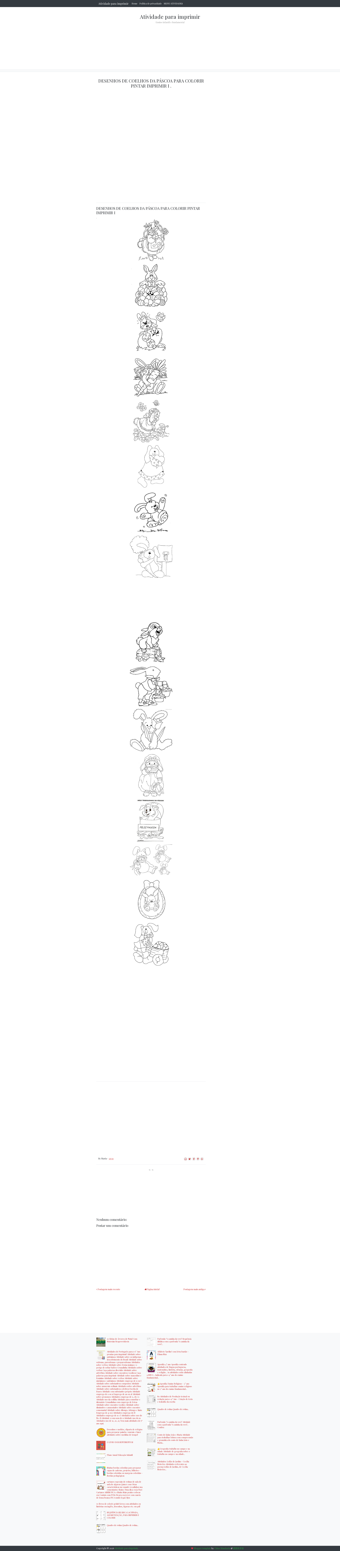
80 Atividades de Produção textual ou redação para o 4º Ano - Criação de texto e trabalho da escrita (175, 1399)
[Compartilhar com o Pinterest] (198, 1159)
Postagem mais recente (109, 1289)
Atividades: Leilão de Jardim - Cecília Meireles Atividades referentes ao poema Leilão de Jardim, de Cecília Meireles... (173, 1465)
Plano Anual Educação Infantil (120, 1455)
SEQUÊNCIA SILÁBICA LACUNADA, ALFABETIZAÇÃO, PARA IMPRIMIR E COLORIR (123, 1515)
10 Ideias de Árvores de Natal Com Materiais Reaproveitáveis (122, 1340)
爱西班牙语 (238, 1548)
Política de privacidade (150, 3)
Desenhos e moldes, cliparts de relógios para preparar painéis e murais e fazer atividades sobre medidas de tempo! (124, 1432)
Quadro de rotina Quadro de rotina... (122, 1525)
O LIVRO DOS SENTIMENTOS (120, 1442)
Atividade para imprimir (113, 3)
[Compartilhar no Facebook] (194, 1159)
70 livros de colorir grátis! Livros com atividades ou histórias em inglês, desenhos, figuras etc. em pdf (118, 1505)
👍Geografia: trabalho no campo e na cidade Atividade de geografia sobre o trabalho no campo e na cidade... (173, 1451)
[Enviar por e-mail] (185, 1159)
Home (134, 3)
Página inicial (153, 1289)
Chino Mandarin (222, 1548)
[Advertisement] (170, 44)
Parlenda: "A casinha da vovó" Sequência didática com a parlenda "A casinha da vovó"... (174, 1341)
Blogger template (202, 1548)
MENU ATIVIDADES (173, 3)
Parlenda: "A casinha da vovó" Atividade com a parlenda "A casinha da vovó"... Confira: (173, 1425)
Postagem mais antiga (194, 1289)
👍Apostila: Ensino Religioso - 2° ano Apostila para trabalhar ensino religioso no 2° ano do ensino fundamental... (174, 1386)
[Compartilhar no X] (189, 1159)
